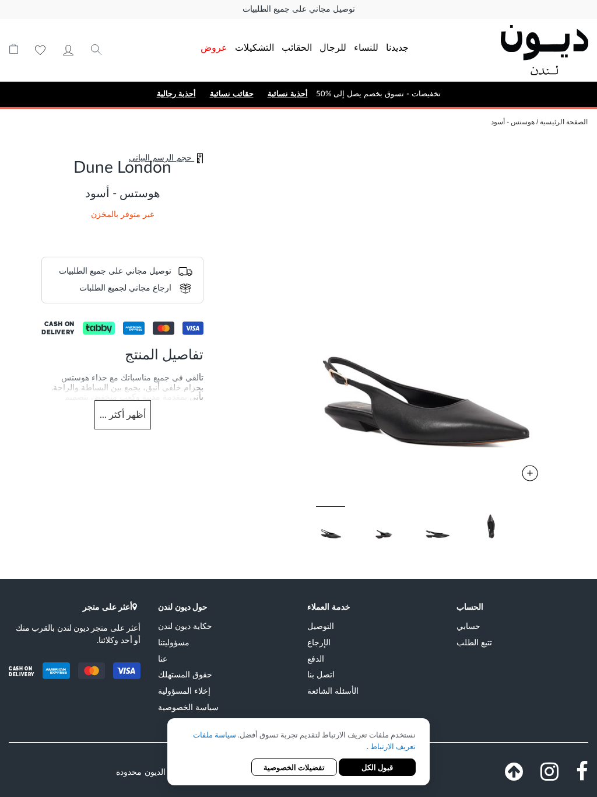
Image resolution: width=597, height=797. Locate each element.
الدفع (315, 658)
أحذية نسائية (288, 93)
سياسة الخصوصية (188, 707)
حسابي (68, 50)
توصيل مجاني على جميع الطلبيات (299, 9)
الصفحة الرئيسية (564, 121)
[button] (396, 523)
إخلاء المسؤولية (184, 690)
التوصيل (320, 626)
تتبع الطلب (474, 642)
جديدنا (397, 47)
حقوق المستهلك (185, 674)
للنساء (366, 47)
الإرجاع (319, 642)
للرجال (332, 47)
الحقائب (297, 47)
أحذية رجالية (176, 93)
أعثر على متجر (107, 606)
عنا (162, 658)
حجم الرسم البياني (161, 158)
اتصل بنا (321, 674)
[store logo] (532, 50)
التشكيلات (254, 47)
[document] (298, 753)
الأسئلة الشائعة (333, 690)
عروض (214, 47)
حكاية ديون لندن (185, 626)
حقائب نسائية (232, 93)
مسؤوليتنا (173, 642)
